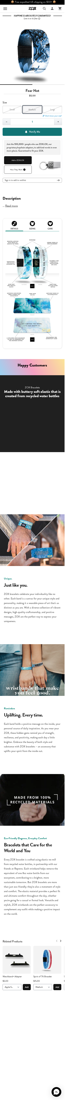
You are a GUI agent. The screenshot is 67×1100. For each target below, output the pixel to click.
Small (12, 109)
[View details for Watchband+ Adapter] (17, 960)
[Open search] (44, 8)
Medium (32, 109)
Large (52, 109)
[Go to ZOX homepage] (32, 8)
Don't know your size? (53, 116)
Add (27, 987)
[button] (56, 1092)
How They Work (16, 169)
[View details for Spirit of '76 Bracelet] (47, 960)
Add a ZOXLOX (18, 160)
